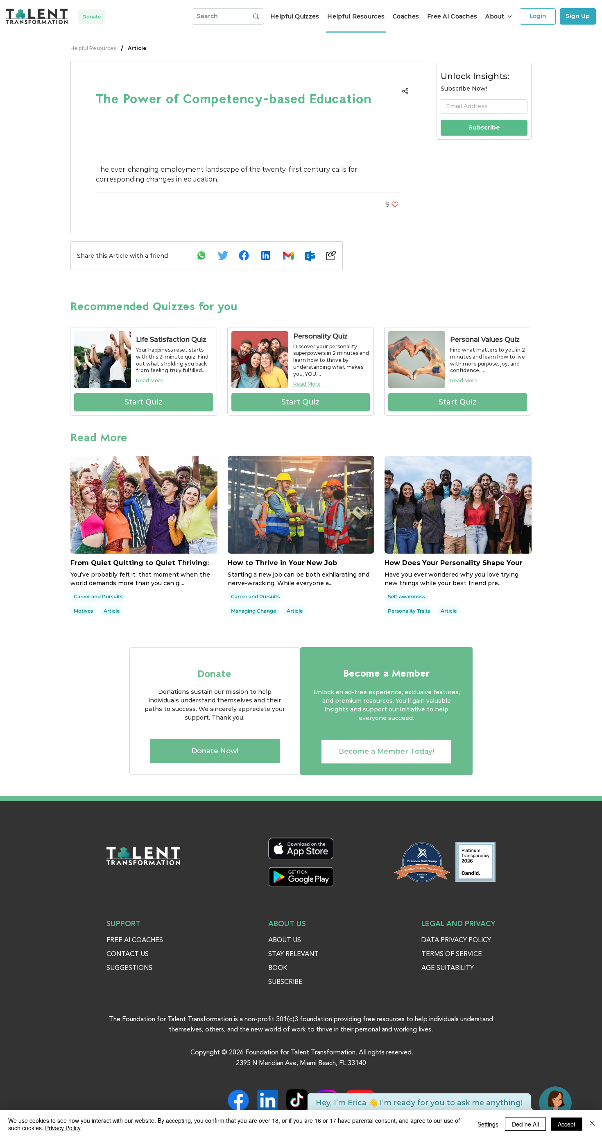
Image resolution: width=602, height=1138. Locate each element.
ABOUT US (284, 940)
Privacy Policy (63, 1128)
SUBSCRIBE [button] (285, 982)
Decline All (525, 1124)
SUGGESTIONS (129, 968)
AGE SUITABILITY (447, 968)
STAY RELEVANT (293, 954)
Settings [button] (488, 1124)
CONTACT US (127, 954)
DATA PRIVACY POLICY (456, 940)
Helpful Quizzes (294, 16)
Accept (566, 1124)
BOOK (277, 968)
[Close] (592, 1124)
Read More (149, 380)
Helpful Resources (93, 48)
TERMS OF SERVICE (451, 954)
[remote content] (247, 145)
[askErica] (555, 1102)
